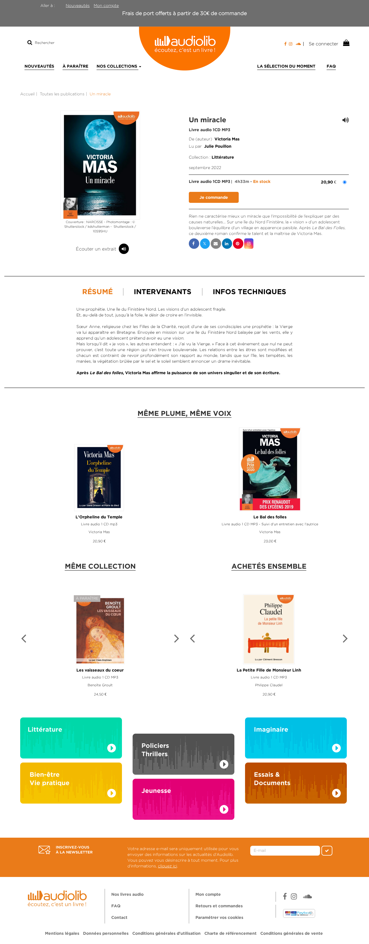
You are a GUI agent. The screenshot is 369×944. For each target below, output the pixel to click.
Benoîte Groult (100, 685)
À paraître (75, 66)
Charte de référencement (230, 933)
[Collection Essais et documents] (296, 784)
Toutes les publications (62, 94)
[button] (100, 165)
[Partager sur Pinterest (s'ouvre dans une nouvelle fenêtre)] (238, 243)
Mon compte (106, 5)
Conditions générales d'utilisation (166, 933)
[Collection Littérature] (71, 739)
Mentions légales (62, 933)
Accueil (27, 94)
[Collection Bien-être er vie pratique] (71, 784)
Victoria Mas (227, 139)
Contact (119, 917)
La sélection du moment (286, 66)
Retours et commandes (219, 906)
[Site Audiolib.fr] (58, 897)
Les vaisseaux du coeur (100, 670)
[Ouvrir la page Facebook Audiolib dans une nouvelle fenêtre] (285, 44)
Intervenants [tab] (162, 292)
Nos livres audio (127, 894)
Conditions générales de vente (291, 933)
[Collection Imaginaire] (296, 739)
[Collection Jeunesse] (183, 804)
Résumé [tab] (97, 292)
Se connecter (323, 43)
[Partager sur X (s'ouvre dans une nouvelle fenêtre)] (205, 243)
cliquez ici (167, 866)
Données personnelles (106, 933)
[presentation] (23, 639)
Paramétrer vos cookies (219, 917)
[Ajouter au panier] (214, 197)
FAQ (331, 66)
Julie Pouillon (217, 146)
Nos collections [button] (117, 66)
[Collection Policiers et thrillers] (183, 747)
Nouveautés (78, 5)
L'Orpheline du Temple (99, 517)
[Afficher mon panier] (345, 43)
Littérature (223, 157)
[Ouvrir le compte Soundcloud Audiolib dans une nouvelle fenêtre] (300, 44)
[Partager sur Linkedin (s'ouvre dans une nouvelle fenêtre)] (227, 243)
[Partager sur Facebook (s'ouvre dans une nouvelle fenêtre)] (194, 243)
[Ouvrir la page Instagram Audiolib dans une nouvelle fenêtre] (290, 44)
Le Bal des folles (270, 517)
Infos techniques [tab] (249, 292)
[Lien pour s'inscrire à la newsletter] (65, 850)
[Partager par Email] (216, 243)
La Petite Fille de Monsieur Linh (269, 670)
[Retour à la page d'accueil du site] (184, 49)
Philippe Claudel (269, 685)
